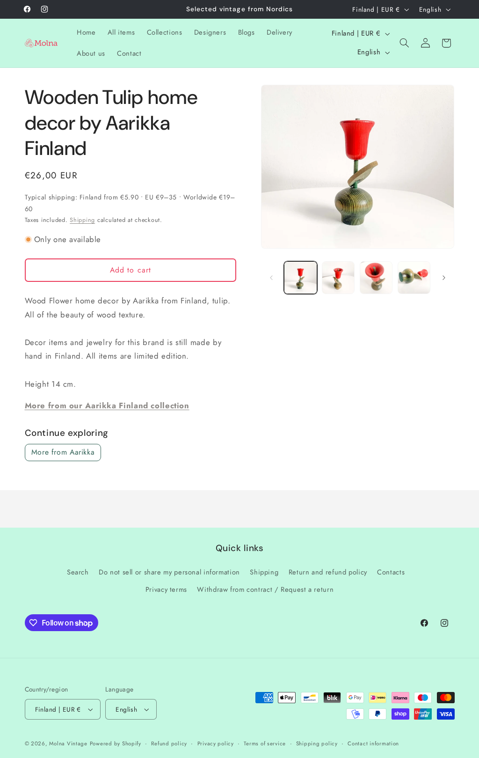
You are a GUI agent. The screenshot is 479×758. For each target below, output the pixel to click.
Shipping (82, 220)
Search (78, 572)
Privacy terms (166, 589)
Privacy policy (215, 743)
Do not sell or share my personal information (169, 572)
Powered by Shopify (115, 743)
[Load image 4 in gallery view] (414, 277)
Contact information (373, 743)
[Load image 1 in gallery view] (300, 277)
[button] (404, 43)
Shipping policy (317, 743)
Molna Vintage (68, 743)
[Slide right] (444, 277)
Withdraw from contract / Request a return (265, 589)
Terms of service (265, 743)
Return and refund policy (328, 572)
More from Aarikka (63, 452)
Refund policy (169, 743)
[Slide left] (271, 277)
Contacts (391, 572)
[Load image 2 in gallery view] (338, 277)
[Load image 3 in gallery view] (376, 277)
